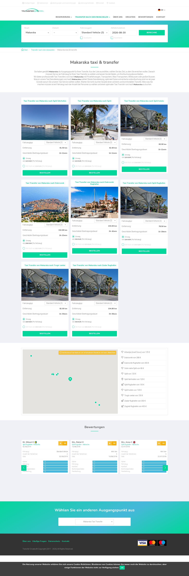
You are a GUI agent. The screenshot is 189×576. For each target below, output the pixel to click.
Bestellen (45, 173)
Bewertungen (145, 17)
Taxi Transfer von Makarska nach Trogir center (45, 265)
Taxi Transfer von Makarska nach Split (94, 101)
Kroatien (130, 17)
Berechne (152, 32)
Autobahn (87, 38)
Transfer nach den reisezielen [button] (92, 17)
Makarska (37, 444)
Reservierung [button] (63, 17)
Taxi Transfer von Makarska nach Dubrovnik (45, 183)
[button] (161, 9)
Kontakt (160, 17)
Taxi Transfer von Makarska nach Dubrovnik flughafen (94, 183)
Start (26, 50)
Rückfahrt (118, 38)
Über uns (118, 17)
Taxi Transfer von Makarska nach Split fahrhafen (45, 101)
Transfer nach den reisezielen (43, 50)
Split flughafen (27, 444)
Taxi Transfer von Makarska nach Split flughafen (144, 183)
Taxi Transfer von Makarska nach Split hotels (144, 101)
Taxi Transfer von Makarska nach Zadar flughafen (94, 265)
